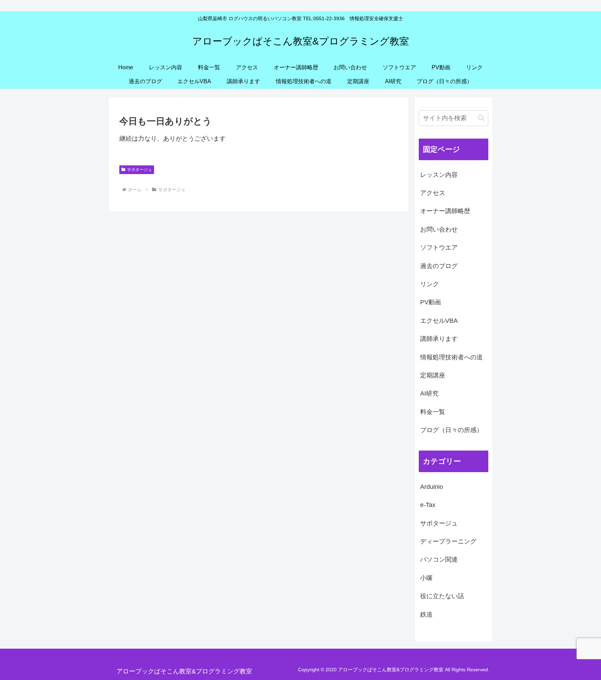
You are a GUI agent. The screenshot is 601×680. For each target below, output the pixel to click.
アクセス (432, 192)
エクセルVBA (439, 320)
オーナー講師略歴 (445, 211)
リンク (429, 284)
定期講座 (432, 375)
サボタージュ (139, 169)
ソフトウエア (439, 247)
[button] (481, 118)
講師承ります (439, 338)
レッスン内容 (439, 174)
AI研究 (429, 393)
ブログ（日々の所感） (451, 430)
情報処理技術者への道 (451, 357)
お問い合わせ (439, 229)
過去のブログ (439, 266)
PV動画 (430, 302)
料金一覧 (432, 411)
